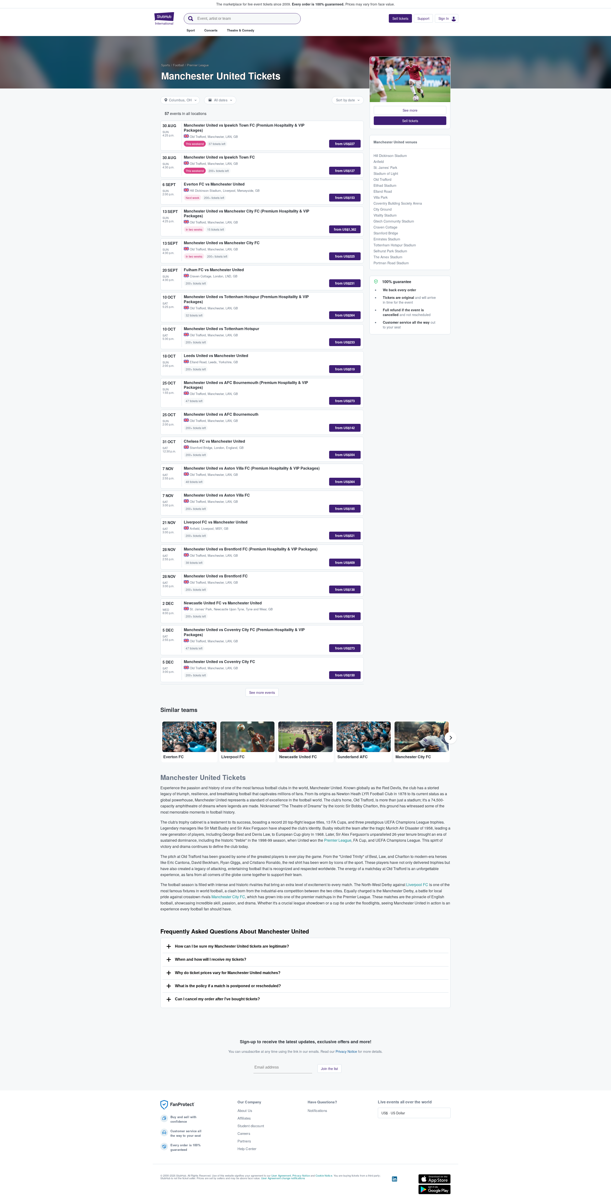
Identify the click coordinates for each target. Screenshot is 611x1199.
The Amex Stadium (388, 256)
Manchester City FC (228, 896)
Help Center (247, 1149)
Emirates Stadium (387, 239)
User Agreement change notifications (283, 1178)
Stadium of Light (386, 173)
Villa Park (381, 197)
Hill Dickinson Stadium (390, 155)
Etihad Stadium (385, 185)
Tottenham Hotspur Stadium (395, 245)
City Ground (383, 209)
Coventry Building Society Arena (398, 203)
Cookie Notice (324, 1175)
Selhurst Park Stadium (390, 251)
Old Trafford (382, 179)
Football (178, 65)
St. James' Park (385, 167)
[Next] (451, 738)
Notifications (317, 1110)
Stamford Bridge (386, 233)
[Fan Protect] (177, 1105)
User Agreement (281, 1175)
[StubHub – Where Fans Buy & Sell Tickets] (164, 18)
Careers (243, 1133)
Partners (244, 1141)
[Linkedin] (394, 1185)
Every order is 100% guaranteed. (318, 4)
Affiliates (244, 1118)
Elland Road (383, 191)
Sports (165, 65)
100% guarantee (396, 281)
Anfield (379, 161)
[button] (410, 110)
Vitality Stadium (385, 215)
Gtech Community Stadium (394, 221)
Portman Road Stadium (391, 262)
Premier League (198, 65)
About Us (244, 1110)
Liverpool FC (417, 884)
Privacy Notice (346, 1051)
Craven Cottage (385, 227)
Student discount (250, 1126)
